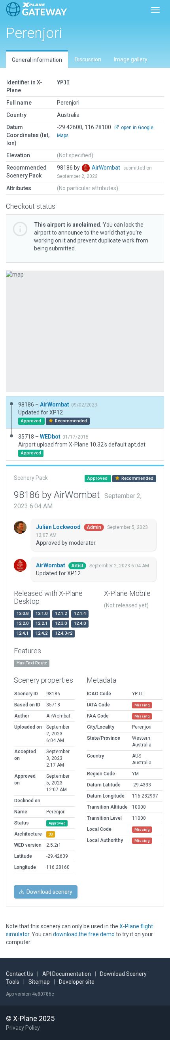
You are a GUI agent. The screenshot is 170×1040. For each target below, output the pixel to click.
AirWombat (106, 167)
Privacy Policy (23, 1028)
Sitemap (39, 982)
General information (37, 60)
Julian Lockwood (59, 527)
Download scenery (48, 892)
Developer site (76, 982)
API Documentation (66, 974)
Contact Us (19, 974)
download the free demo (84, 934)
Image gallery (130, 59)
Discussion (88, 59)
